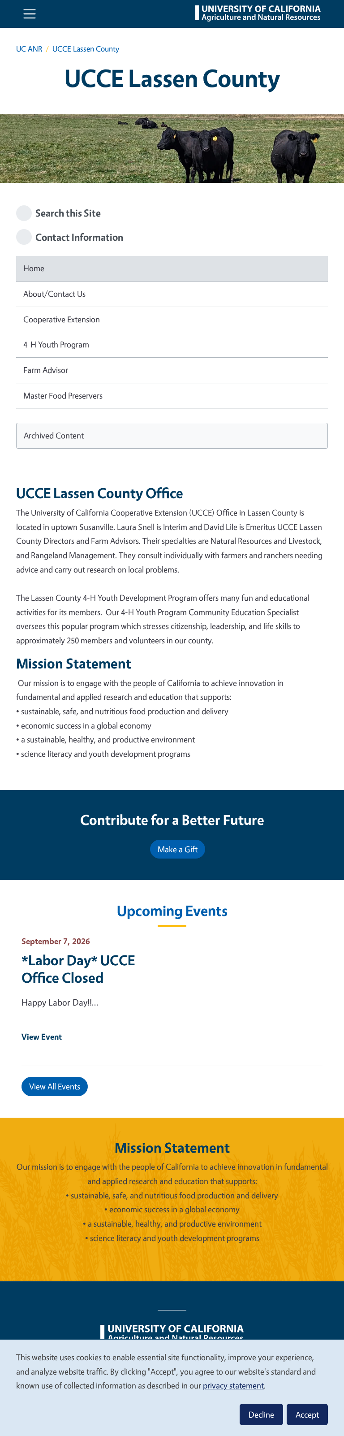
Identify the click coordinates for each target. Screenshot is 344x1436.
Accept (307, 1414)
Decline (261, 1414)
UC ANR (29, 48)
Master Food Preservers (63, 395)
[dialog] (172, 1387)
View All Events (54, 1086)
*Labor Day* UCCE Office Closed (78, 968)
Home (33, 268)
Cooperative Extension (61, 319)
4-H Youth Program (56, 344)
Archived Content (54, 435)
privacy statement (233, 1385)
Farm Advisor (45, 369)
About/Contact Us (54, 293)
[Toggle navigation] (29, 14)
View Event (42, 1036)
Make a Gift (178, 849)
